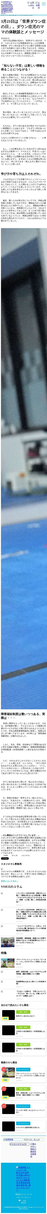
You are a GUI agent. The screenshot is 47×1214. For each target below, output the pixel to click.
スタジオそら (25, 855)
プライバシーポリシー (23, 1197)
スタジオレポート (23, 1069)
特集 (5, 1018)
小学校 (5, 855)
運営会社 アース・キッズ (23, 1194)
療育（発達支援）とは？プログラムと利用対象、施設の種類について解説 (30, 1094)
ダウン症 (14, 855)
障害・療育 (23, 1012)
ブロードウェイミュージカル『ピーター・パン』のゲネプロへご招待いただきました (30, 1076)
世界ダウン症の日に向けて (25, 1016)
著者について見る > (9, 881)
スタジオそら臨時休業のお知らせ (28, 1127)
